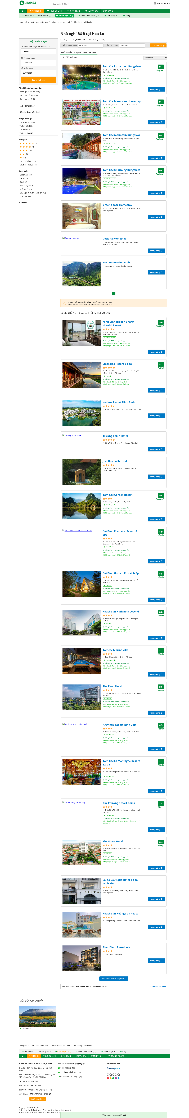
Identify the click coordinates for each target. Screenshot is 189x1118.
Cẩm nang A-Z (112, 15)
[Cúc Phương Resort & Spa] (81, 802)
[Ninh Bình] (37, 1026)
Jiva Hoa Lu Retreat (115, 461)
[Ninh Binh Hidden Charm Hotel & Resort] (81, 333)
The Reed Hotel (112, 686)
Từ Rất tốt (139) (26, 126)
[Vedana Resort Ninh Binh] (81, 413)
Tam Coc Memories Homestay (122, 101)
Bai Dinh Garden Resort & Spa (121, 573)
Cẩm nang (108, 11)
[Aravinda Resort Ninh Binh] (81, 724)
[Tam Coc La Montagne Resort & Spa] (81, 772)
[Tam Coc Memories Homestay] (81, 112)
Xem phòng (155, 89)
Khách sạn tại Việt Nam (39, 22)
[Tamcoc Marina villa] (81, 661)
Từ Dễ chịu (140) (26, 133)
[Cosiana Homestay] (81, 238)
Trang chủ (23, 22)
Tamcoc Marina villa (115, 650)
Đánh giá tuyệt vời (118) (30, 92)
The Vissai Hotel (113, 841)
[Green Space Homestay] (81, 216)
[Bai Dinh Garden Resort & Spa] (81, 584)
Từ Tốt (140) (25, 129)
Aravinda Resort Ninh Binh (120, 724)
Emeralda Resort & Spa (117, 364)
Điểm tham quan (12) (90, 15)
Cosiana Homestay (114, 238)
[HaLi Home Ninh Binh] (81, 273)
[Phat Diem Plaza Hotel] (81, 958)
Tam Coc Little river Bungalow (122, 66)
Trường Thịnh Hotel (115, 436)
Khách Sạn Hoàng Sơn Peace (120, 913)
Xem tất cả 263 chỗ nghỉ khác (113, 978)
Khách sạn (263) (65, 15)
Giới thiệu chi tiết (37, 1099)
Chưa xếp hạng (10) (28, 161)
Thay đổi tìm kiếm (158, 986)
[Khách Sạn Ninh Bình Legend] (81, 622)
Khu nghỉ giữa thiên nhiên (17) (33, 193)
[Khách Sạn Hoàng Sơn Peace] (81, 924)
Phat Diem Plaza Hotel (117, 947)
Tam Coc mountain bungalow (121, 135)
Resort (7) (24, 178)
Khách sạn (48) (26, 175)
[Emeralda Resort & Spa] (81, 375)
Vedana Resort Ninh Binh (119, 402)
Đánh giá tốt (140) (27, 99)
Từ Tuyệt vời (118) (27, 122)
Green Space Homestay (117, 205)
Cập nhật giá (159, 45)
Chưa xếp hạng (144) (28, 165)
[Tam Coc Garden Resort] (81, 506)
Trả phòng (28, 68)
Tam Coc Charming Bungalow (121, 170)
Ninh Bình (36, 11)
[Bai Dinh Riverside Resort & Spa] (81, 530)
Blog (127, 15)
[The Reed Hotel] (81, 697)
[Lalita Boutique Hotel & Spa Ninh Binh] (81, 891)
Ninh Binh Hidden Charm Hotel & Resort (118, 323)
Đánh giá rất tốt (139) (29, 95)
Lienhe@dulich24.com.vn (71, 1072)
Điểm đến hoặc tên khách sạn (37, 46)
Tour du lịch (55, 11)
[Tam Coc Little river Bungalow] (81, 77)
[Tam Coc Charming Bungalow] (81, 181)
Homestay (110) (26, 185)
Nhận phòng (29, 58)
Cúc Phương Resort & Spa (119, 803)
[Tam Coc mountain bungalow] (81, 146)
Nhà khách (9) (25, 196)
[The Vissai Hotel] (81, 852)
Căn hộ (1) (24, 182)
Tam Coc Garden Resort (118, 495)
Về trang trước (116, 1056)
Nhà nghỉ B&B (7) (27, 189)
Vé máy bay (93, 11)
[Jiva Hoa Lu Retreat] (81, 472)
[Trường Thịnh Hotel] (81, 435)
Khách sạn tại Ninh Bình (61, 22)
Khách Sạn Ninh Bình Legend (121, 611)
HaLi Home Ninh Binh (116, 262)
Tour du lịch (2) (45, 15)
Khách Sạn (75, 11)
